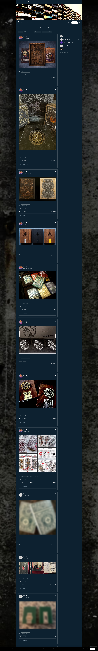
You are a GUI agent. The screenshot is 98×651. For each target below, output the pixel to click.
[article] (38, 60)
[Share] (55, 36)
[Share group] (79, 22)
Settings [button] (79, 649)
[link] (22, 27)
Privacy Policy (53, 649)
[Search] (68, 22)
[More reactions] (24, 75)
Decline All (85, 649)
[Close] (96, 649)
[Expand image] (25, 568)
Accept (92, 649)
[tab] (20, 32)
